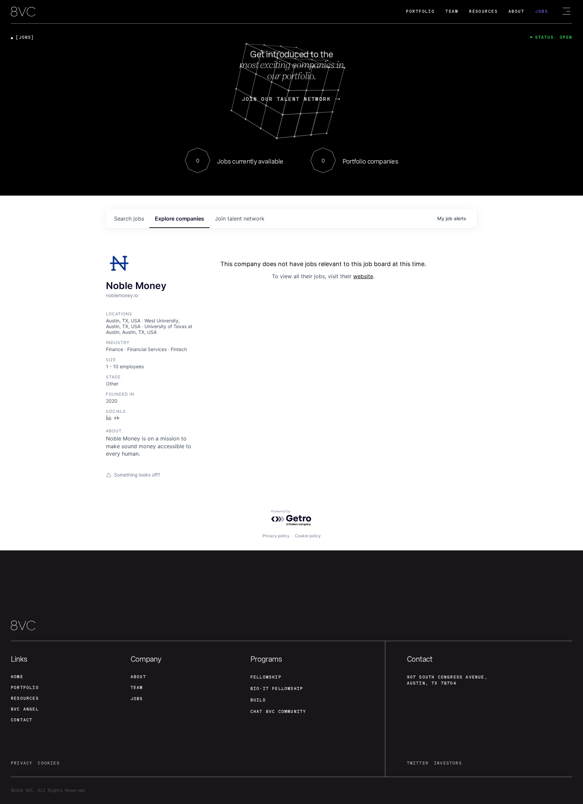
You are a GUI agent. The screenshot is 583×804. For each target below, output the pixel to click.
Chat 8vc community (278, 711)
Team (451, 11)
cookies (48, 763)
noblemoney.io (122, 295)
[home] (23, 12)
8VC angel (25, 709)
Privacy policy (275, 535)
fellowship (265, 677)
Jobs (541, 11)
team (137, 687)
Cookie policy (308, 535)
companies (179, 218)
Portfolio (420, 11)
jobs (129, 218)
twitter (417, 763)
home (17, 676)
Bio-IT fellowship (276, 688)
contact (21, 720)
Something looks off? (137, 475)
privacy (21, 763)
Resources (483, 11)
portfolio (25, 687)
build (258, 700)
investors (448, 763)
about (138, 676)
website (363, 276)
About (516, 11)
